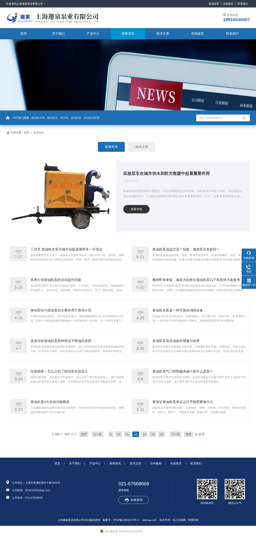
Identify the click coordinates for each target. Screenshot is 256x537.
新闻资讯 (128, 33)
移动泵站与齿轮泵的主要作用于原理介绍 (61, 310)
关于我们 (58, 33)
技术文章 (162, 33)
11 (127, 434)
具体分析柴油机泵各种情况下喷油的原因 (61, 341)
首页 (23, 33)
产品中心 (93, 33)
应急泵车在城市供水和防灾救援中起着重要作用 (166, 173)
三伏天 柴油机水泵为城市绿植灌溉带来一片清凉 (66, 249)
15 (161, 434)
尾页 (188, 434)
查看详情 (136, 209)
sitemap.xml (149, 519)
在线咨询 (137, 499)
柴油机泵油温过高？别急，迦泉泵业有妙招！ (186, 249)
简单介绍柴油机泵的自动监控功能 (56, 280)
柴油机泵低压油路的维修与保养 (176, 341)
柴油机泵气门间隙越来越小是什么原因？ (182, 371)
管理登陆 (193, 519)
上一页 (97, 434)
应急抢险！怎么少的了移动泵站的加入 (59, 371)
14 (152, 434)
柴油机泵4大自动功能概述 (50, 402)
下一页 (176, 434)
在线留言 (228, 3)
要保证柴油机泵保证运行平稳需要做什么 (182, 402)
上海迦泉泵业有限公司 (30, 3)
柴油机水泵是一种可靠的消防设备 (177, 310)
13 (144, 434)
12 (135, 434)
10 (118, 434)
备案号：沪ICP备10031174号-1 (121, 519)
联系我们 (242, 3)
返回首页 (214, 3)
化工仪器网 (179, 519)
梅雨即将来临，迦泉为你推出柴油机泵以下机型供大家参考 (196, 280)
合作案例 (155, 463)
